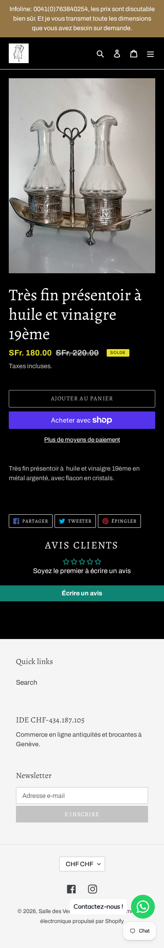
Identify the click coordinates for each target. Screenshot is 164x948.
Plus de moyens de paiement (82, 439)
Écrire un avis (82, 593)
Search (26, 682)
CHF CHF (80, 864)
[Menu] (150, 53)
